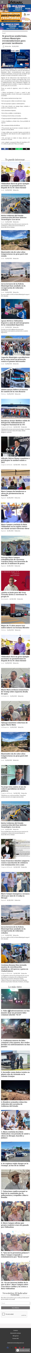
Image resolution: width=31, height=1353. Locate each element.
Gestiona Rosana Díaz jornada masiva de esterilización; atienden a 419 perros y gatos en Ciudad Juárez (14, 968)
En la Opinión (4, 599)
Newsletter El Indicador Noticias (15, 1294)
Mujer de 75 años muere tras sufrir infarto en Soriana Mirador (15, 626)
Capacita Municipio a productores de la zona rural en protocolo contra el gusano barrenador (15, 359)
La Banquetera (5, 696)
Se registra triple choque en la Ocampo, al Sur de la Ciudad (14, 1164)
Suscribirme (15, 1308)
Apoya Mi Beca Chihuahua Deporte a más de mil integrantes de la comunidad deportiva (15, 323)
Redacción (8, 46)
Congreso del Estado (6, 427)
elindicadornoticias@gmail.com (15, 1343)
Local (3, 33)
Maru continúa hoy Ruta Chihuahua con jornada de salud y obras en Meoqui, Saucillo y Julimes (15, 1135)
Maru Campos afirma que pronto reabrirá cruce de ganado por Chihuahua (15, 1225)
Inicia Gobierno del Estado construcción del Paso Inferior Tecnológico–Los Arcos (14, 217)
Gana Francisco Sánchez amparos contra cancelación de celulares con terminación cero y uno (15, 863)
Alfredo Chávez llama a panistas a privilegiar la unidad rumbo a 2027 (15, 460)
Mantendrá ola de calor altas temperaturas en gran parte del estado (14, 254)
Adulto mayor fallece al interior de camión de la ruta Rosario (14, 390)
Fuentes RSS (15, 1338)
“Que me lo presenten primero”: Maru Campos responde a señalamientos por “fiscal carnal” (15, 1255)
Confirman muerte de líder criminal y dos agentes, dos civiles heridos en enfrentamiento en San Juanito (15, 1043)
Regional (3, 498)
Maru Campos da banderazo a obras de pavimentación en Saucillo (13, 493)
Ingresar (16, 1336)
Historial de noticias (15, 1333)
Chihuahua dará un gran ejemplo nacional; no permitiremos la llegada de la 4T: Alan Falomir (15, 185)
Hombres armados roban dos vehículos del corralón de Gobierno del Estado (14, 1104)
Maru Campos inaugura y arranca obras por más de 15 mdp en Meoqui (15, 896)
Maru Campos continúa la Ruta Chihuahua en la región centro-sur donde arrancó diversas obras (15, 526)
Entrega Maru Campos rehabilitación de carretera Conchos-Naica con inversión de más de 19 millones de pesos (14, 560)
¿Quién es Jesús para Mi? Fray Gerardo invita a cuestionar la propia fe (14, 594)
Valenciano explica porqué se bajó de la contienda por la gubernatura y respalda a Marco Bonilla (14, 1194)
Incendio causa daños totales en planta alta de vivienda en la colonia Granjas (15, 1074)
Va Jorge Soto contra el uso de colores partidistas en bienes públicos (13, 789)
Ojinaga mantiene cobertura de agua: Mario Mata (14, 724)
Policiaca (3, 394)
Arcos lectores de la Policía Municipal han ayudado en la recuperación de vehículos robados (13, 287)
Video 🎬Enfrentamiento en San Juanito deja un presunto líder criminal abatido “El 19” (15, 1013)
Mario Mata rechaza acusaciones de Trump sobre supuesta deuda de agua (15, 692)
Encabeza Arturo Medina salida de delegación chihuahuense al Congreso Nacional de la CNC (15, 422)
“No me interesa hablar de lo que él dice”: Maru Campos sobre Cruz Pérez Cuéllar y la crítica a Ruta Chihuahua (14, 1285)
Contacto (15, 1330)
